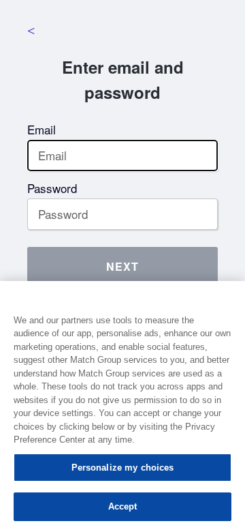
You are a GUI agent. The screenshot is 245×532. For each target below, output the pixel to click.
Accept (122, 506)
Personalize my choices (122, 467)
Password (52, 187)
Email (41, 129)
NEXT (122, 266)
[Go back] (30, 31)
